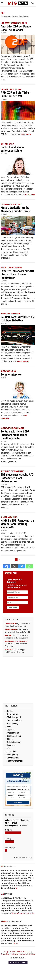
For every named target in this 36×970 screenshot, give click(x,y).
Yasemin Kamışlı (22, 362)
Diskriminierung (13, 742)
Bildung (10, 739)
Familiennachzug (14, 720)
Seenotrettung (13, 714)
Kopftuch (11, 729)
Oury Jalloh (11, 751)
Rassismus (11, 745)
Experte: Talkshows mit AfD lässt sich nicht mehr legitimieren (17, 274)
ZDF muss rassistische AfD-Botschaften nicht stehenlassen (17, 478)
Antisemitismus (13, 733)
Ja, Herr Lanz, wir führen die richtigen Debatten (18, 318)
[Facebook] (6, 566)
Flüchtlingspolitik (14, 717)
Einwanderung (13, 757)
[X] (14, 566)
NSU (8, 748)
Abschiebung (12, 723)
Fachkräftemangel (15, 761)
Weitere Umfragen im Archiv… (23, 857)
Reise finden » (18, 802)
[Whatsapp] (29, 566)
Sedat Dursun (26, 134)
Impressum (23, 954)
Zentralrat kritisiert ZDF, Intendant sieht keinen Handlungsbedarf (15, 435)
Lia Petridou (30, 195)
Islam (9, 726)
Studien (10, 711)
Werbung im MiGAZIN (23, 952)
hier (16, 888)
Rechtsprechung (14, 736)
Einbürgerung (12, 754)
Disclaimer (31, 954)
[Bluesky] (21, 566)
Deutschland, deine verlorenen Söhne (12, 148)
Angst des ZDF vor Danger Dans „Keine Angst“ (16, 28)
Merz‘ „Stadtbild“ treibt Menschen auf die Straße (16, 209)
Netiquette (14, 954)
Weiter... (16, 943)
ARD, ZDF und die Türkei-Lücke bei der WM (16, 94)
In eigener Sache (9, 952)
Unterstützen (5, 954)
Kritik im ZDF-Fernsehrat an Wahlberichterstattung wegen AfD (17, 524)
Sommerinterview (11, 374)
